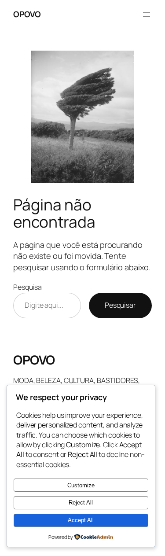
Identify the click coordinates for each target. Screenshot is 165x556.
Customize (81, 485)
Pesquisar (120, 305)
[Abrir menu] (146, 14)
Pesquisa (27, 287)
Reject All (81, 502)
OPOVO (27, 14)
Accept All (81, 520)
